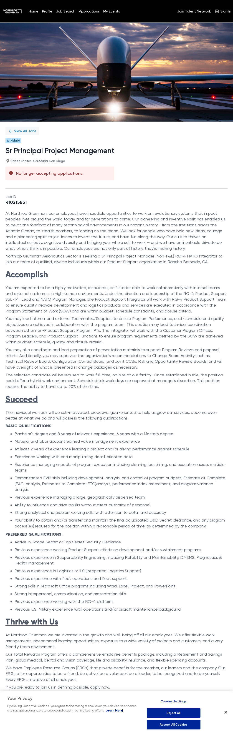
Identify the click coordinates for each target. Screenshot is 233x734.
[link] (12, 11)
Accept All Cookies (173, 724)
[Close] (226, 712)
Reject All (173, 713)
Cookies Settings (173, 701)
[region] (116, 712)
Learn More (114, 710)
